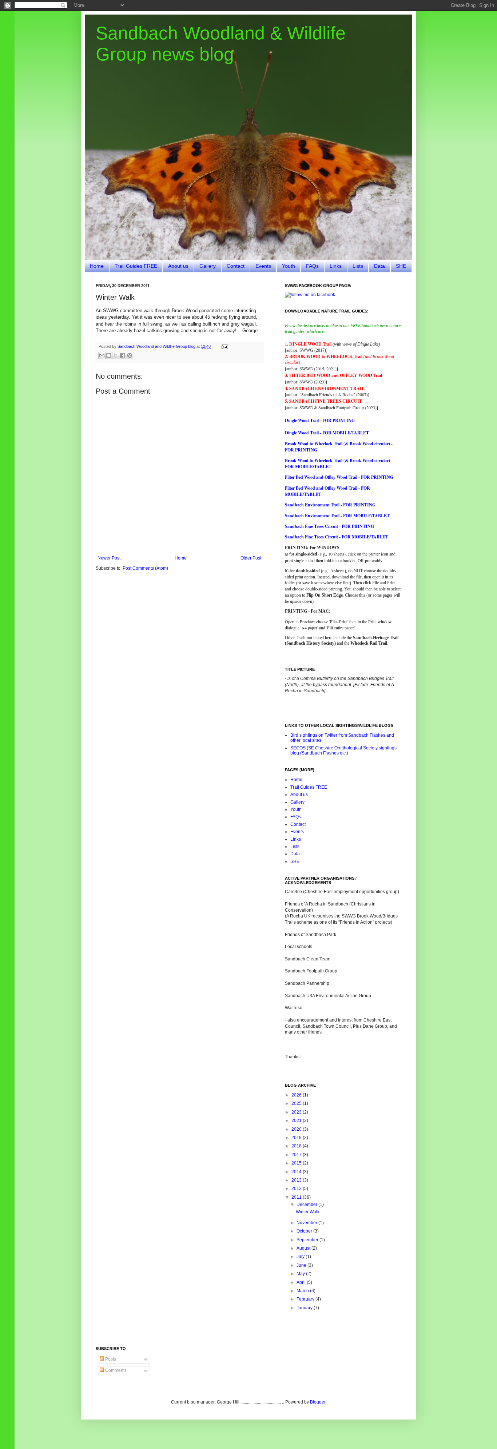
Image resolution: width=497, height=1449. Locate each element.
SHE (401, 266)
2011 (297, 1197)
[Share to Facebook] (122, 355)
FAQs (312, 266)
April (302, 1282)
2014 (297, 1171)
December (307, 1204)
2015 (297, 1163)
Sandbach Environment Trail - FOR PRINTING (330, 505)
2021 (297, 1120)
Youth (288, 266)
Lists (358, 266)
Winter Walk (307, 1211)
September (308, 1239)
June (302, 1265)
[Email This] (102, 355)
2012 (297, 1188)
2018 (297, 1146)
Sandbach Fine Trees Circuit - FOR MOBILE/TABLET (336, 537)
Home (97, 266)
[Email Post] (224, 346)
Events (263, 266)
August (304, 1248)
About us (178, 266)
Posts (110, 1359)
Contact (235, 266)
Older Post (250, 558)
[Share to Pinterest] (129, 355)
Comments (115, 1370)
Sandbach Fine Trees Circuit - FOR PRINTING (329, 526)
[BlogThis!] (108, 355)
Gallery (207, 266)
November (307, 1222)
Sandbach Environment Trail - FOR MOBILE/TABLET (337, 516)
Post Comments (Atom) (145, 568)
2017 (297, 1154)
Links (336, 266)
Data (379, 266)
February (306, 1299)
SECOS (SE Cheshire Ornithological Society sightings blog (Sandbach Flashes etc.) (343, 750)
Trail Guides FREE (136, 266)
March (303, 1290)
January (305, 1307)
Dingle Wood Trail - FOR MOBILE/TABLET (327, 433)
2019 (297, 1137)
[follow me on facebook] (310, 294)
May (301, 1273)
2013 (297, 1180)
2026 (297, 1095)
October (305, 1231)
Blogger (317, 1402)
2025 (297, 1103)
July (301, 1256)
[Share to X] (115, 355)
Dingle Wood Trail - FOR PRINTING (320, 420)
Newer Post (109, 558)
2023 (297, 1112)
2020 (297, 1129)
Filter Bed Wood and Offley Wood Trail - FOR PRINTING (339, 477)
